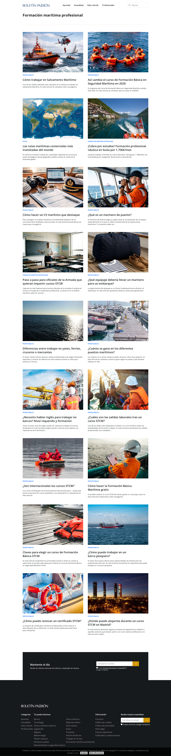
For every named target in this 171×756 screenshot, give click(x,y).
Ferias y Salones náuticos (45, 725)
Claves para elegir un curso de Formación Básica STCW (50, 554)
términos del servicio (110, 668)
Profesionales (27, 729)
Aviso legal (100, 729)
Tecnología (39, 722)
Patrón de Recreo (73, 735)
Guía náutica (71, 725)
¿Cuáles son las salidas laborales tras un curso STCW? (115, 419)
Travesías (70, 732)
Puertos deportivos (103, 732)
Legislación (39, 729)
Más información (96, 753)
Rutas (68, 729)
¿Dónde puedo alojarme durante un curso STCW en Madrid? (116, 623)
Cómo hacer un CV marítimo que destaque (51, 215)
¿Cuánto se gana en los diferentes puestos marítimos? (110, 350)
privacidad (121, 668)
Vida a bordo (26, 725)
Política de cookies (103, 722)
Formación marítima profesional (80, 742)
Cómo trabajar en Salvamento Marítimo (49, 80)
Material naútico (73, 722)
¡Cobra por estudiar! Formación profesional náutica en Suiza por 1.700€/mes (117, 148)
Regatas (37, 732)
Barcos (37, 719)
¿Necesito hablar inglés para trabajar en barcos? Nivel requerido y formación (50, 419)
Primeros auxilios (41, 742)
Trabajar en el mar (74, 739)
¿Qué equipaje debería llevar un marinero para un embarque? (116, 281)
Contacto (99, 719)
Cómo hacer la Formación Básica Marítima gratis (110, 487)
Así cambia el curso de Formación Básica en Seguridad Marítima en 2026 (117, 81)
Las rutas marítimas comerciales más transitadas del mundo (48, 148)
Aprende (25, 719)
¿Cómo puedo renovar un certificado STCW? (52, 621)
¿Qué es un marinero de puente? (110, 215)
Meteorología (40, 735)
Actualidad (25, 722)
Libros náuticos (73, 719)
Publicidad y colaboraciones (107, 735)
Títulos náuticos (41, 739)
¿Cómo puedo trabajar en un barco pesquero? (107, 554)
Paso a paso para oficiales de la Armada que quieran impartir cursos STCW (52, 281)
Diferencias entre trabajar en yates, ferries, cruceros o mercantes (52, 350)
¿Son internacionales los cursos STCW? (48, 486)
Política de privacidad (104, 725)
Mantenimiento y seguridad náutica (49, 745)
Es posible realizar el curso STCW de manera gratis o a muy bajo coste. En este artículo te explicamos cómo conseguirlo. (116, 495)
